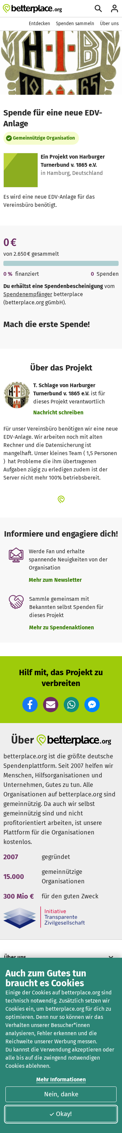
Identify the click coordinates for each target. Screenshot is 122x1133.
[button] (30, 704)
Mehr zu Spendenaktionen (61, 627)
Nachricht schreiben (58, 412)
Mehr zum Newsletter (55, 580)
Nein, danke (61, 1094)
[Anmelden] (114, 8)
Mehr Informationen (61, 1079)
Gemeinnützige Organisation (44, 138)
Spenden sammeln (75, 23)
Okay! (64, 1114)
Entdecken (39, 23)
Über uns (109, 23)
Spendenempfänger (27, 294)
